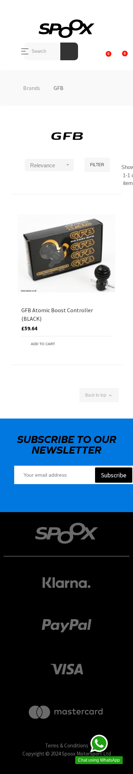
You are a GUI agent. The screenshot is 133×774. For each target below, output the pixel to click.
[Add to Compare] (106, 344)
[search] (69, 51)
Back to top (99, 395)
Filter (97, 164)
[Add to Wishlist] (95, 344)
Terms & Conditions (66, 745)
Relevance (50, 165)
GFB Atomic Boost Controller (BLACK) (57, 314)
